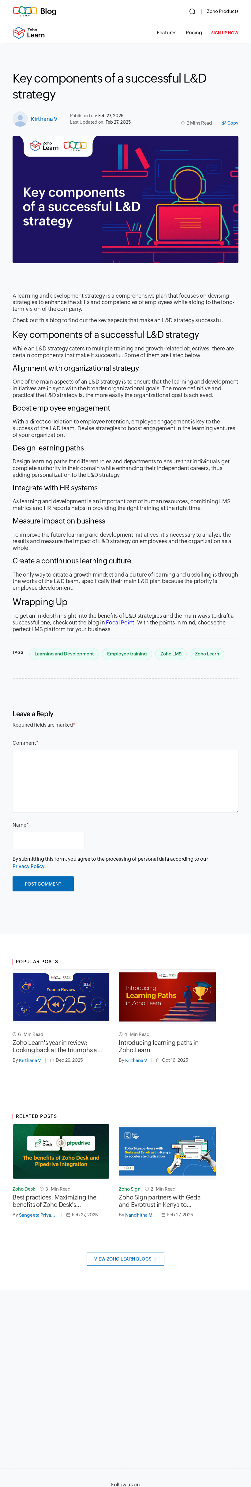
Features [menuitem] (167, 33)
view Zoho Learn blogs (123, 1259)
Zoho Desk (24, 1189)
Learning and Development (64, 653)
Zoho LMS (171, 653)
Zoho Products (222, 11)
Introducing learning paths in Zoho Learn (158, 1046)
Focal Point (120, 622)
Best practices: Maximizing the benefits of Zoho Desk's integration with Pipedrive (54, 1201)
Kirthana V (44, 119)
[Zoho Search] (192, 11)
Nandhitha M (138, 1215)
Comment (24, 743)
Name (19, 825)
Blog (48, 11)
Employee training (127, 653)
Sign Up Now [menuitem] (224, 33)
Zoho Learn (207, 653)
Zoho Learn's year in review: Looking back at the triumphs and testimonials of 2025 (59, 1046)
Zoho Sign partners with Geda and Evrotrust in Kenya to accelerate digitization (159, 1201)
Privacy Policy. (29, 866)
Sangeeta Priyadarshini (40, 1215)
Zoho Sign (129, 1189)
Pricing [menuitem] (194, 33)
